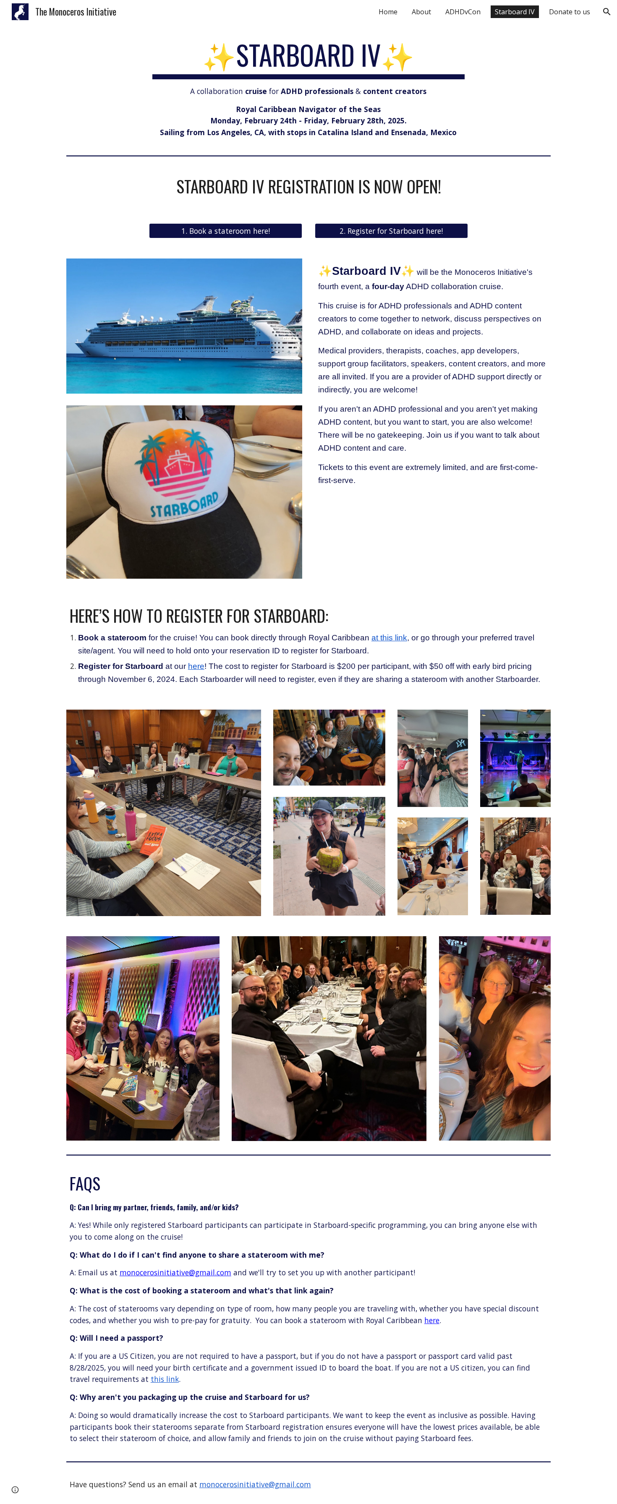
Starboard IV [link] (515, 11)
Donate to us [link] (569, 11)
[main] (308, 88)
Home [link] (388, 11)
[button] (607, 12)
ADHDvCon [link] (463, 11)
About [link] (421, 11)
